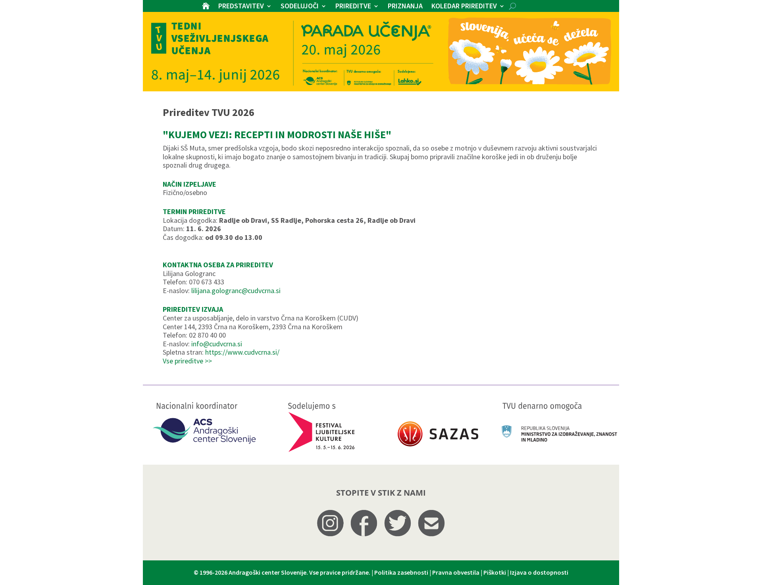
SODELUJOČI (300, 6)
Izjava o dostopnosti (539, 572)
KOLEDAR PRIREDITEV (464, 6)
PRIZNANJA (405, 6)
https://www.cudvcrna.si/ (242, 352)
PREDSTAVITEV (241, 6)
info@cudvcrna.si (216, 343)
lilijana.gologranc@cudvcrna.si (236, 290)
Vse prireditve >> (187, 360)
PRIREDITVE (353, 6)
